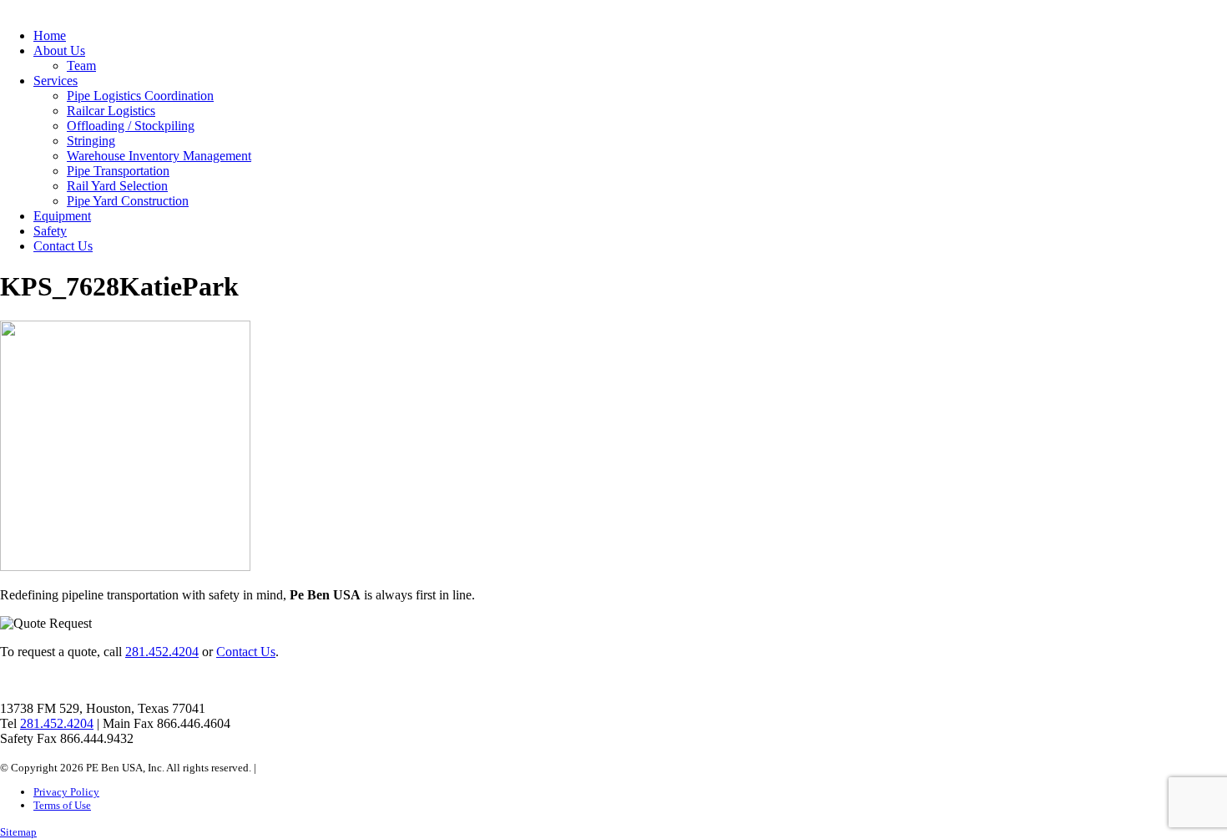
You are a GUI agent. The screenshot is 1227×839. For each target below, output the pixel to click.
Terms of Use (62, 805)
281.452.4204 (162, 651)
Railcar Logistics (111, 111)
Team (81, 65)
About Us (59, 50)
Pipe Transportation (118, 171)
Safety (50, 231)
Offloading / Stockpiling (130, 126)
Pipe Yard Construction (128, 201)
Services (55, 80)
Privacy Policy (66, 792)
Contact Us (63, 246)
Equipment (62, 216)
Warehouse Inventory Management (159, 156)
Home (49, 35)
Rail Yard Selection (117, 186)
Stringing (91, 141)
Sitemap (18, 832)
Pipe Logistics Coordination (140, 95)
